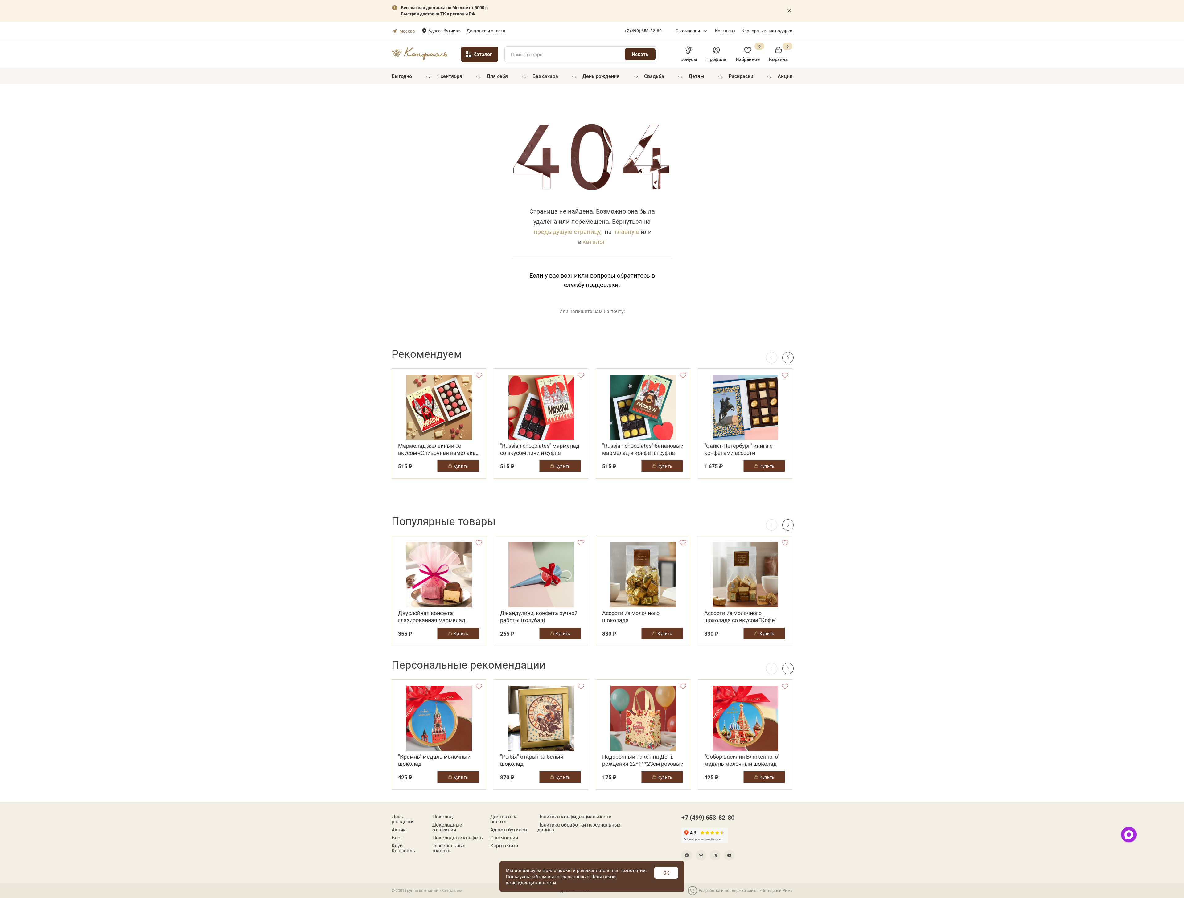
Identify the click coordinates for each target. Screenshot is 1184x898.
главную (627, 231)
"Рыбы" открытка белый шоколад (531, 760)
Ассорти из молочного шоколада (631, 617)
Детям (696, 76)
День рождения (600, 76)
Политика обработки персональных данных (578, 827)
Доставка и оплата (486, 31)
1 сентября (449, 76)
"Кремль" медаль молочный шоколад (434, 760)
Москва (407, 31)
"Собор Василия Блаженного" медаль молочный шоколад (741, 760)
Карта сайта (504, 845)
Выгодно (402, 76)
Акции (785, 76)
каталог (593, 242)
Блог (397, 837)
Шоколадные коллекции (446, 827)
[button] (788, 357)
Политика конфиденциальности (574, 816)
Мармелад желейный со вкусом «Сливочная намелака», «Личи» (438, 449)
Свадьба (654, 76)
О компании (688, 31)
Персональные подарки (448, 848)
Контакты (725, 31)
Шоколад (442, 816)
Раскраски (741, 76)
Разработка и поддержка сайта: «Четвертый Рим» (745, 890)
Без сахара (545, 76)
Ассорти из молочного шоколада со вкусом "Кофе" (740, 617)
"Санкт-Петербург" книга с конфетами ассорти (738, 449)
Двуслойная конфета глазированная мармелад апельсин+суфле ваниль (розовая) (431, 617)
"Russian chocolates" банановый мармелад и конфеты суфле (643, 449)
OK (666, 873)
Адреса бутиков (444, 31)
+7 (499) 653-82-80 (707, 817)
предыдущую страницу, (568, 231)
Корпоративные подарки (767, 31)
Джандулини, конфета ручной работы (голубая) (539, 617)
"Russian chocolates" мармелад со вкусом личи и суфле (539, 449)
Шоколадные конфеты (457, 837)
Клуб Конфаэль (403, 848)
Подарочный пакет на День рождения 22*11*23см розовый (643, 760)
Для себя (497, 76)
